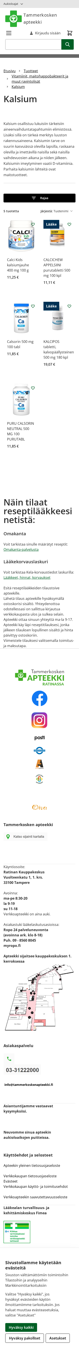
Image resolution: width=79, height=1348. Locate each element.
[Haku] (67, 44)
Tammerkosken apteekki (40, 18)
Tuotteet (31, 70)
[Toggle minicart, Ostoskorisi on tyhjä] (70, 33)
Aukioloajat (11, 4)
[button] (39, 198)
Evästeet (11, 1181)
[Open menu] (8, 33)
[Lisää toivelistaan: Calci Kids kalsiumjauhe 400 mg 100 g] (33, 224)
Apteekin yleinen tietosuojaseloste (32, 1165)
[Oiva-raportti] (39, 807)
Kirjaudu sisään (48, 33)
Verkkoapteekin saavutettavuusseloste (35, 1197)
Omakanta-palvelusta (21, 549)
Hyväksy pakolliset (24, 1338)
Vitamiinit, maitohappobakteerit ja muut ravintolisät (40, 79)
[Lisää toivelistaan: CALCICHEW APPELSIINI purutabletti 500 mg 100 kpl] (69, 224)
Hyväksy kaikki (21, 1327)
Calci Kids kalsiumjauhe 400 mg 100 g (18, 265)
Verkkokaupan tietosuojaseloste (30, 1176)
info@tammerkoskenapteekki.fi (28, 1085)
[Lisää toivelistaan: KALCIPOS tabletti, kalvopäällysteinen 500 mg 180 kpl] (69, 306)
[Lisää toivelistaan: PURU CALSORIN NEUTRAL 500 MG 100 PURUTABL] (33, 388)
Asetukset (57, 1338)
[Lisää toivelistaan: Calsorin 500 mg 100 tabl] (33, 306)
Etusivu (10, 70)
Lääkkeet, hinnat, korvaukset (27, 577)
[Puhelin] (39, 1069)
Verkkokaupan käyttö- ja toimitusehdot (36, 1186)
